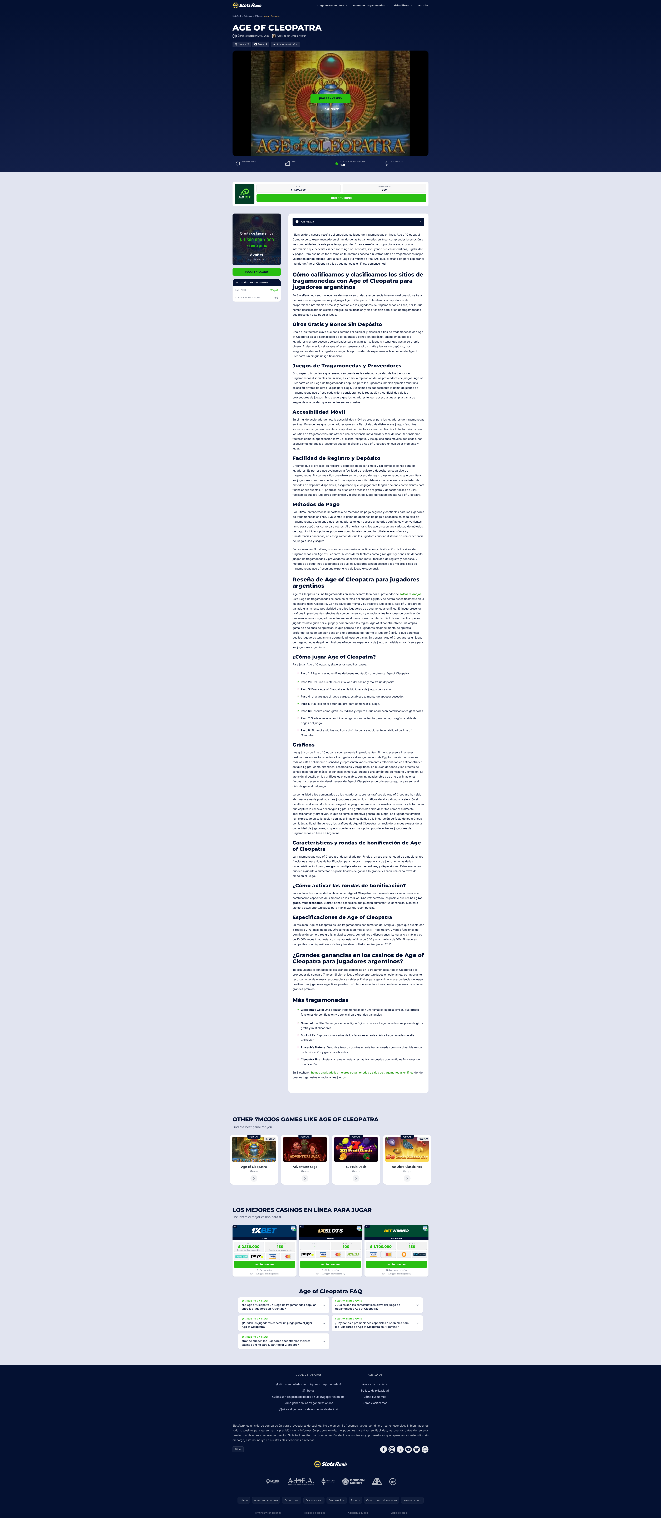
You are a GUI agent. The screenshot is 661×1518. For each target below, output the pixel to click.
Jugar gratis (330, 109)
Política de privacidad (375, 1390)
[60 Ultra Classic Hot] (407, 1160)
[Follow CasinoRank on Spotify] (416, 1449)
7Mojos (274, 289)
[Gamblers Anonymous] (376, 1481)
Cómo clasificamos (375, 1403)
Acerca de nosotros (375, 1384)
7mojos (416, 594)
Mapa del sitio (399, 1512)
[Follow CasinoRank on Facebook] (383, 1449)
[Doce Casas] (328, 1481)
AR (236, 1449)
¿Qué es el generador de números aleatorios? (308, 1409)
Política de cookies (314, 1512)
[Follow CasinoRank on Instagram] (391, 1449)
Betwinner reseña (396, 1270)
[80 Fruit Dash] (356, 1160)
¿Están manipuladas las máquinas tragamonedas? (308, 1384)
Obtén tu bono (341, 198)
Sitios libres (401, 5)
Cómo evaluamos (375, 1397)
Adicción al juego (358, 1512)
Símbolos (308, 1390)
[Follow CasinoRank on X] (400, 1449)
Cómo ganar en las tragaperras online (308, 1403)
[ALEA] (301, 1481)
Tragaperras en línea (330, 5)
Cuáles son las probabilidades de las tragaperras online (308, 1397)
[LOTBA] (273, 1481)
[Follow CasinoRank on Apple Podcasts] (425, 1449)
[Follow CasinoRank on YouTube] (408, 1449)
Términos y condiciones (267, 1512)
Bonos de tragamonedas (369, 5)
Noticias (423, 5)
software (405, 594)
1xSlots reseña (330, 1270)
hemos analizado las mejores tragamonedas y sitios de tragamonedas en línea (362, 1072)
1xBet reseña (264, 1270)
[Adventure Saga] (305, 1160)
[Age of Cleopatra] (254, 1160)
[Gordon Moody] (353, 1481)
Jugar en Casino (330, 98)
